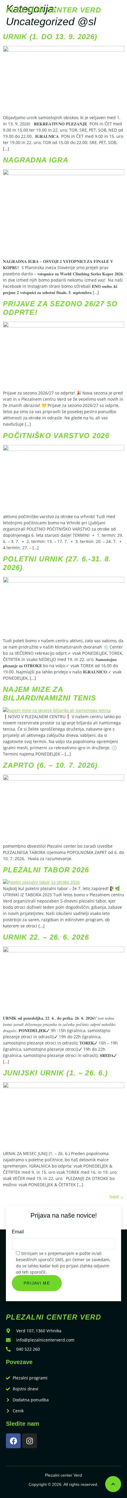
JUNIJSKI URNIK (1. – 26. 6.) (55, 1073)
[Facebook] (13, 1440)
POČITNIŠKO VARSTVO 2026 (56, 436)
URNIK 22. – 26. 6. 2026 (46, 937)
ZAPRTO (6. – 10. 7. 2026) (50, 765)
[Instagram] (29, 1440)
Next (117, 1197)
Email (18, 1231)
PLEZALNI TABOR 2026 (46, 870)
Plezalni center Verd (53, 10)
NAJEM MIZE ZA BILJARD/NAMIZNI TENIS (49, 693)
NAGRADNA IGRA (35, 160)
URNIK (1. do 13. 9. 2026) (50, 37)
